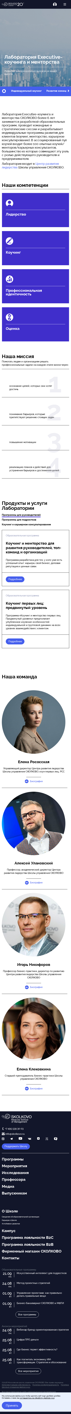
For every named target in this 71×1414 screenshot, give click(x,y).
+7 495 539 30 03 (14, 1128)
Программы (13, 1159)
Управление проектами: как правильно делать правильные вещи (39, 1294)
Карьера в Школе (9, 1220)
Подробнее (15, 579)
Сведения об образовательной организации (20, 1217)
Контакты (10, 1258)
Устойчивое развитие (11, 1224)
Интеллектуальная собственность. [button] (16, 1385)
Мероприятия (14, 1166)
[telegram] (11, 1139)
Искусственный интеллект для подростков (41, 1273)
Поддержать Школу (15, 1146)
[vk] (29, 1139)
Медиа (8, 1186)
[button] (68, 91)
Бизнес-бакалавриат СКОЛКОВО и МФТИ (40, 1303)
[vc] (46, 1139)
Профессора (13, 1179)
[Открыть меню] (64, 4)
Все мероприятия (28, 1371)
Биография (36, 781)
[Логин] (56, 4)
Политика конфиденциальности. (45, 1385)
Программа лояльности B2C (27, 1237)
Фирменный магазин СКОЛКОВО (31, 1251)
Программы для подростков (19, 519)
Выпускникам (14, 1193)
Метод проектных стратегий (33, 1283)
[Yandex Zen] (38, 1139)
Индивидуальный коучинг (26, 90)
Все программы (27, 1314)
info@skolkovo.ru (14, 1133)
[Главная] (13, 4)
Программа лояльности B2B (27, 1244)
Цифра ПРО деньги (28, 1339)
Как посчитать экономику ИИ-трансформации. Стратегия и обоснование (41, 1361)
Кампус (8, 1231)
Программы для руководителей (21, 514)
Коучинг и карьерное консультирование (26, 524)
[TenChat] (55, 1139)
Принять (12, 1405)
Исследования (15, 1173)
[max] (3, 1139)
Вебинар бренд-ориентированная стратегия (43, 1329)
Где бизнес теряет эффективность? (37, 1349)
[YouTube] (20, 1139)
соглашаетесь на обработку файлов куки (37, 1398)
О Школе (10, 1211)
